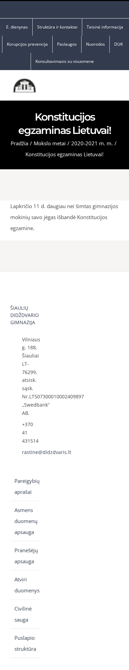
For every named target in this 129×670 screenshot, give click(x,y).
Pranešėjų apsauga (25, 556)
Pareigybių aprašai (25, 486)
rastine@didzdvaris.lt (31, 452)
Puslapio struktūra (25, 643)
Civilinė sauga (23, 614)
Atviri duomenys (25, 585)
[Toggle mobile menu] (116, 87)
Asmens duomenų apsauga (25, 521)
